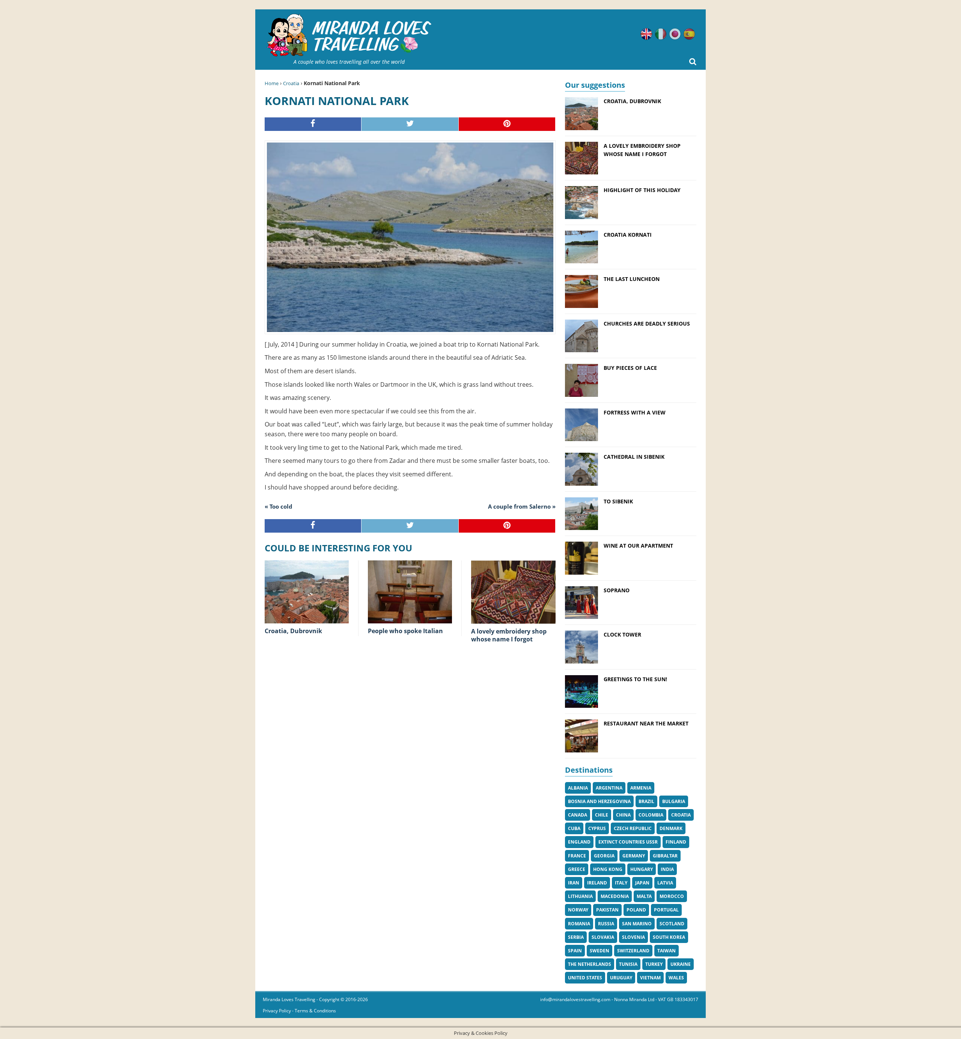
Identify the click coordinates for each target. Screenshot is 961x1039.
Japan (642, 883)
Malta (644, 896)
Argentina (609, 788)
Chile (601, 815)
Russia (606, 923)
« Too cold (278, 506)
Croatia (291, 83)
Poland (636, 910)
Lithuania (580, 896)
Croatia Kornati (628, 234)
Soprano (617, 590)
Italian (661, 34)
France (577, 856)
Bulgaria (673, 801)
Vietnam (650, 977)
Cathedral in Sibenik (634, 456)
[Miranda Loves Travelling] (349, 35)
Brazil (646, 801)
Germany (633, 856)
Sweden (599, 950)
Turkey (654, 964)
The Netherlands (589, 964)
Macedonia (615, 896)
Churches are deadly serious (647, 323)
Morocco (672, 896)
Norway (578, 910)
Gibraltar (665, 856)
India (667, 869)
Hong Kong (607, 869)
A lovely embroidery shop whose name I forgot (509, 635)
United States (585, 977)
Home (272, 83)
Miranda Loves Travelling (289, 999)
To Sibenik (618, 501)
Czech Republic (633, 828)
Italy (621, 883)
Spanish (689, 34)
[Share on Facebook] (313, 124)
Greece (576, 869)
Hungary (641, 869)
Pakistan (607, 910)
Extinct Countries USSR (628, 842)
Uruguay (621, 977)
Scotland (672, 923)
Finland (676, 842)
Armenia (640, 788)
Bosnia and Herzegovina (599, 801)
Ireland (597, 883)
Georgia (604, 856)
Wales (676, 977)
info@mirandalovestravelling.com (575, 999)
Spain (575, 950)
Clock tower (622, 634)
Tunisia (628, 964)
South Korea (669, 937)
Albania (578, 788)
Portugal (666, 910)
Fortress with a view (635, 412)
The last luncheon (632, 278)
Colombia (651, 815)
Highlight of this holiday (642, 190)
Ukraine (680, 964)
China (623, 815)
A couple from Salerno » (522, 506)
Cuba (574, 828)
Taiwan (666, 950)
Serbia (576, 937)
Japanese (675, 34)
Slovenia (633, 937)
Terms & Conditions (315, 1010)
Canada (577, 815)
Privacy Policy (277, 1010)
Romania (579, 923)
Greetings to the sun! (635, 679)
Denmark (671, 828)
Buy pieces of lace (630, 367)
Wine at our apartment (638, 545)
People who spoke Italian (405, 631)
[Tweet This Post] (410, 124)
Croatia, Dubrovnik (293, 631)
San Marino (637, 923)
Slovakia (603, 937)
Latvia (665, 883)
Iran (573, 883)
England (579, 842)
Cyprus (597, 828)
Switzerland (633, 950)
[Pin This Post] (507, 124)
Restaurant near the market (646, 723)
